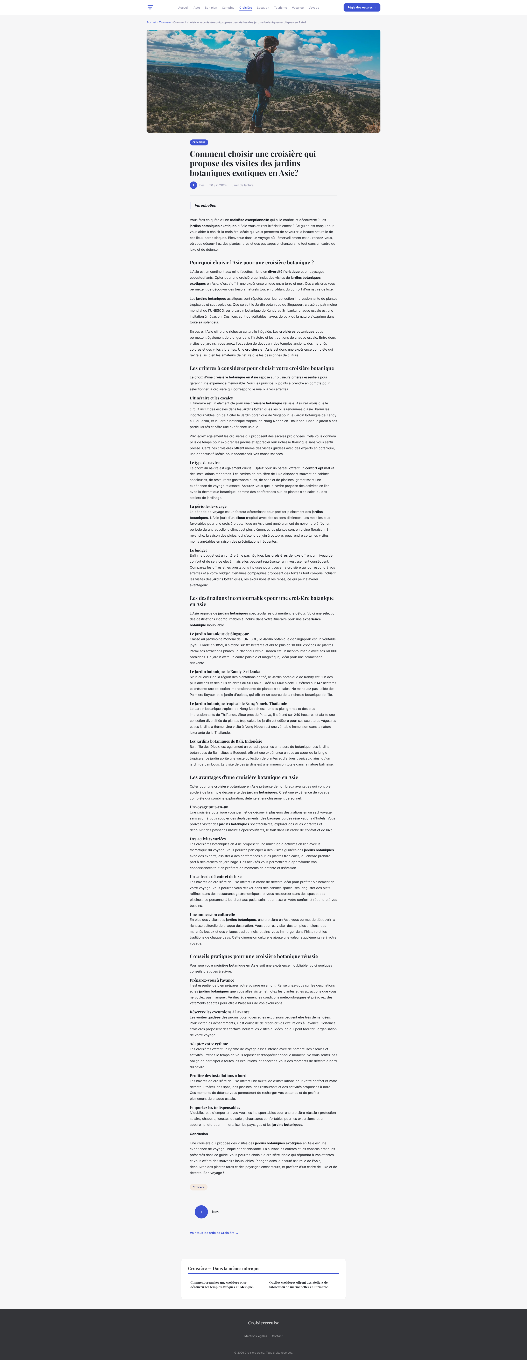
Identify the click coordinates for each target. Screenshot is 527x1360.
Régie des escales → (362, 7)
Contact (277, 1336)
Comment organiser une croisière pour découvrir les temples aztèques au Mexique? (222, 1284)
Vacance (298, 7)
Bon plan (211, 7)
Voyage (314, 7)
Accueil (183, 7)
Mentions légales (255, 1336)
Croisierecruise (263, 1322)
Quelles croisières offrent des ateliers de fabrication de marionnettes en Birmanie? (299, 1284)
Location (263, 7)
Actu (197, 7)
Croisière (245, 7)
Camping (228, 7)
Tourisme (280, 7)
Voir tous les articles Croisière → (214, 1233)
